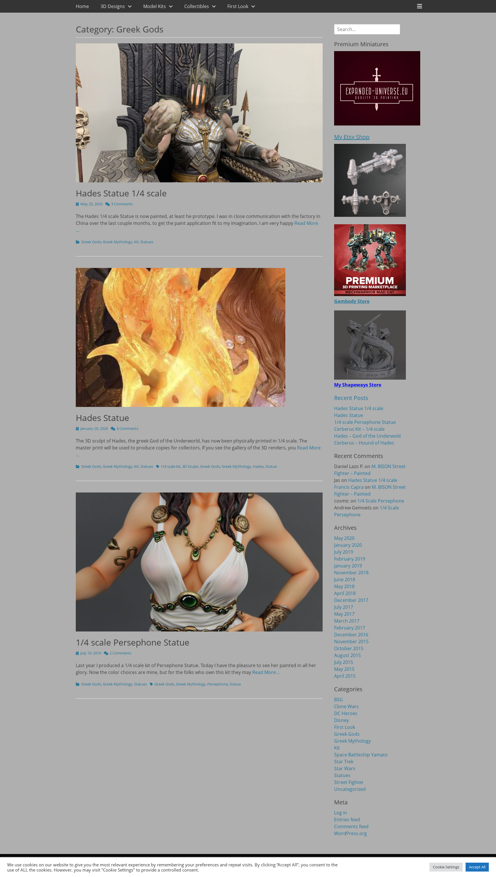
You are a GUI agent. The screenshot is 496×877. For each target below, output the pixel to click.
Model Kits (154, 6)
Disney (341, 720)
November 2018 (351, 572)
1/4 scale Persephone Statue (132, 642)
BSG (338, 699)
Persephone (217, 684)
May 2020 (344, 538)
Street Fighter (349, 782)
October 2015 (348, 648)
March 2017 (346, 621)
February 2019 (349, 559)
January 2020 (348, 545)
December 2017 (351, 600)
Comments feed (351, 826)
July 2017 (343, 607)
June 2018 (344, 579)
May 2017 (344, 614)
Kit (136, 241)
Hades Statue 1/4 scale (121, 193)
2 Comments (120, 653)
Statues (146, 241)
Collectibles (196, 6)
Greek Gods (91, 241)
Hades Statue (102, 418)
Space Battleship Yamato (361, 755)
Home (82, 6)
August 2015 (347, 655)
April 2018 (345, 593)
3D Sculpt (190, 466)
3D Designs (112, 6)
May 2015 (344, 669)
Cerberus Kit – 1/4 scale (359, 429)
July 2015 (343, 662)
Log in (340, 813)
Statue (271, 466)
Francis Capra (349, 487)
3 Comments (122, 203)
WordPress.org (350, 833)
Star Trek (343, 761)
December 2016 (351, 634)
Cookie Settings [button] (446, 867)
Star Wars (344, 768)
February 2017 (349, 628)
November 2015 (351, 641)
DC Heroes (345, 713)
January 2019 (348, 566)
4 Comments (127, 428)
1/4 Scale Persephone (380, 501)
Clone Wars (346, 706)
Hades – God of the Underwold (367, 436)
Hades (258, 466)
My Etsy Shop (351, 137)
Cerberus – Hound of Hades (364, 443)
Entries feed (347, 819)
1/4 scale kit (171, 466)
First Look (237, 6)
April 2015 (345, 676)
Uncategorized (350, 789)
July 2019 (343, 552)
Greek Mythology (117, 241)
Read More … (266, 672)
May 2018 (344, 586)
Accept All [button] (477, 867)
